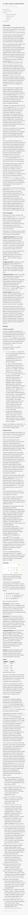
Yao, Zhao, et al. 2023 (17, 61)
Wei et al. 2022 (11, 57)
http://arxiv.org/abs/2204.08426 (16, 877)
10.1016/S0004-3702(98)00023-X (15, 825)
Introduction (6, 9)
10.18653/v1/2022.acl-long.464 (14, 843)
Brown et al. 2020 (19, 31)
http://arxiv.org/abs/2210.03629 (12, 908)
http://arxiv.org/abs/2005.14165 (12, 786)
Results (8, 19)
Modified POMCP (10, 16)
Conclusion (5, 21)
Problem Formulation (11, 14)
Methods (5, 13)
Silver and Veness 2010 (16, 189)
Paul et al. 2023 (12, 177)
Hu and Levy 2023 (19, 763)
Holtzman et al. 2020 (14, 75)
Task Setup (8, 18)
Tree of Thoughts (7, 11)
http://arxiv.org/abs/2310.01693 (12, 796)
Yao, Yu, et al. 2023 (20, 107)
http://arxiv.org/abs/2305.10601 (12, 898)
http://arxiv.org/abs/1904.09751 (12, 804)
